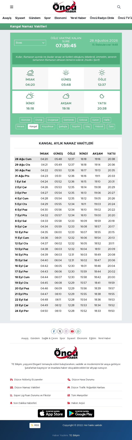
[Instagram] (66, 331)
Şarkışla (63, 126)
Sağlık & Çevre (50, 338)
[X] (60, 331)
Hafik (107, 120)
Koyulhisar (47, 126)
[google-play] (80, 413)
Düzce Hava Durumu (83, 379)
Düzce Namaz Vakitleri (27, 387)
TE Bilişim (74, 435)
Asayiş (6, 18)
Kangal (33, 126)
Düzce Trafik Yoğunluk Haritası (88, 387)
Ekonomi (60, 18)
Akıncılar (25, 120)
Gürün (95, 120)
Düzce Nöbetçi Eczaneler (28, 379)
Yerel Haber (78, 18)
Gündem (34, 18)
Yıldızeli (99, 126)
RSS (36, 425)
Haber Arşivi (78, 403)
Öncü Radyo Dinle (102, 18)
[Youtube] (72, 331)
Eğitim (92, 338)
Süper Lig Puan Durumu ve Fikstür (32, 395)
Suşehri (76, 126)
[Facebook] (54, 331)
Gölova (83, 120)
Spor (47, 18)
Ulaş (87, 126)
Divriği (38, 120)
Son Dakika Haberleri (25, 403)
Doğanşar (53, 120)
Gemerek (69, 120)
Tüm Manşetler (79, 395)
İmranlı (20, 126)
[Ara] (119, 7)
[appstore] (51, 413)
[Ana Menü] (11, 7)
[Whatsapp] (78, 331)
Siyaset (20, 18)
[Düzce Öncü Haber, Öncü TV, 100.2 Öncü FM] (64, 6)
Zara (110, 126)
